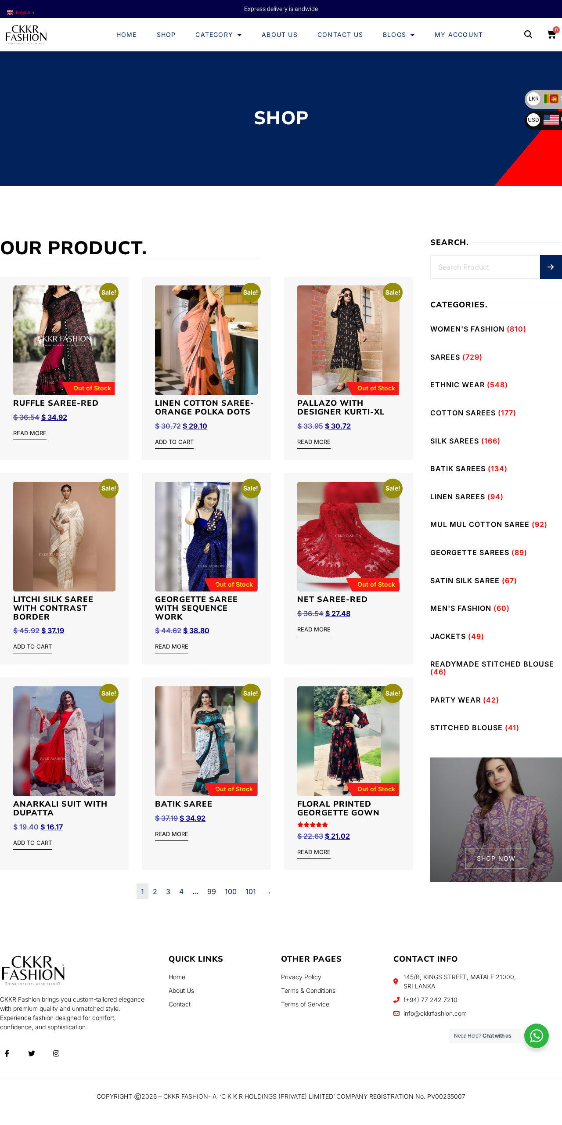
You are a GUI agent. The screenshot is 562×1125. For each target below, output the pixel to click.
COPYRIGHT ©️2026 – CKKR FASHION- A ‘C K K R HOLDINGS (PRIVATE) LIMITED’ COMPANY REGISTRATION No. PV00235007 (281, 1096)
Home (126, 34)
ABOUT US (280, 34)
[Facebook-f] (7, 1053)
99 (211, 891)
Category (214, 34)
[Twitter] (32, 1053)
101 (250, 891)
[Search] (551, 267)
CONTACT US (340, 34)
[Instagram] (56, 1053)
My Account (459, 34)
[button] (528, 35)
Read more (30, 433)
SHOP (166, 34)
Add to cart (174, 442)
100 (231, 891)
